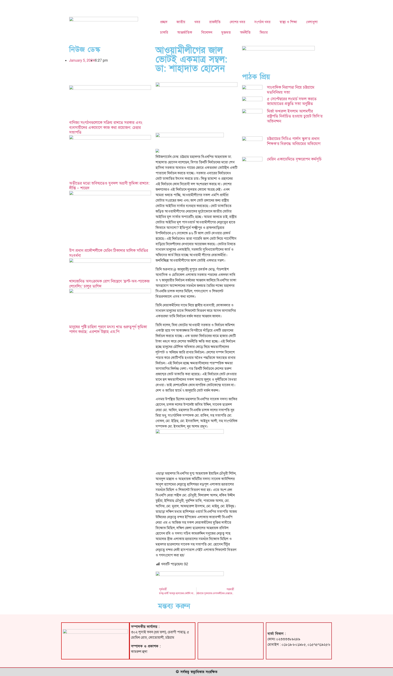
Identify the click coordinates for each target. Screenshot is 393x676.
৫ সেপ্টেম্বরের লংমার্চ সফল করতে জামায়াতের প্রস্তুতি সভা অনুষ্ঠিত (292, 101)
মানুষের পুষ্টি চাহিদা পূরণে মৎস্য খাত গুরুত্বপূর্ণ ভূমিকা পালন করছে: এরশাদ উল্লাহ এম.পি (108, 329)
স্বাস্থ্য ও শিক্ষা (288, 22)
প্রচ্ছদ (163, 22)
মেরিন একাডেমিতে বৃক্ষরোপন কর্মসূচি (294, 159)
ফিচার (264, 32)
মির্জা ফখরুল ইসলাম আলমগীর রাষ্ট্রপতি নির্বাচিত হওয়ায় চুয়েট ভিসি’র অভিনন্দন (294, 116)
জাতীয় (180, 22)
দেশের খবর (237, 22)
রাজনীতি (215, 22)
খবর (197, 22)
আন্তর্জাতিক (184, 32)
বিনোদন (206, 32)
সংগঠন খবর (262, 22)
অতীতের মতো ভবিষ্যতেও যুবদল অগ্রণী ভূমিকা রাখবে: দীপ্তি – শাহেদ (109, 186)
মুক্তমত (226, 32)
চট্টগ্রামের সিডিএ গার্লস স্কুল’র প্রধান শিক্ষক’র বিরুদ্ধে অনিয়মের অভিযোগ (293, 141)
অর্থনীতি (245, 32)
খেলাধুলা (312, 22)
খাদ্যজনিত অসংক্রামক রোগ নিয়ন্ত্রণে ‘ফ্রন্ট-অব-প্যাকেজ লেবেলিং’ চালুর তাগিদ (109, 284)
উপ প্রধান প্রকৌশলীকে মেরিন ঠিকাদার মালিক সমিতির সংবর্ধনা (108, 253)
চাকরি (164, 32)
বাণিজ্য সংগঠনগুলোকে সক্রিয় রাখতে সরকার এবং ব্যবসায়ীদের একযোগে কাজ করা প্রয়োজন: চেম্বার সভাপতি (105, 127)
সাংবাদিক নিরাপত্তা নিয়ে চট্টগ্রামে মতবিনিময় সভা (290, 90)
